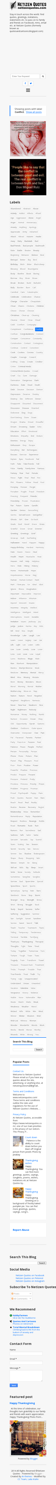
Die (21, 399)
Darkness (15, 385)
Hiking (26, 566)
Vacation (14, 988)
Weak (35, 1002)
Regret (41, 807)
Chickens (30, 306)
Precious (33, 770)
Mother (39, 686)
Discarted (27, 403)
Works (13, 1030)
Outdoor (14, 728)
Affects (30, 213)
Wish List (14, 1020)
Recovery (32, 807)
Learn (13, 640)
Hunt (37, 580)
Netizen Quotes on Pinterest (29, 1278)
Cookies (21, 352)
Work (42, 1025)
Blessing (14, 269)
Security (21, 849)
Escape (32, 445)
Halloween (15, 542)
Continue (14, 348)
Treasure (14, 965)
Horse (27, 575)
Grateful (14, 529)
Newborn (33, 705)
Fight (20, 478)
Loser (40, 649)
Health (13, 556)
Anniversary (32, 222)
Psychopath (23, 793)
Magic (30, 658)
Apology (32, 227)
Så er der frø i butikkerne (24, 1318)
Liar (35, 640)
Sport (25, 886)
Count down (31, 1137)
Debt (13, 389)
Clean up (25, 315)
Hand (24, 542)
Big (29, 260)
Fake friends (29, 464)
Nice (41, 705)
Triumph (21, 969)
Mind (13, 677)
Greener (38, 529)
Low (31, 654)
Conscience (25, 338)
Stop (30, 895)
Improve (37, 594)
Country (39, 352)
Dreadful (39, 422)
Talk (36, 923)
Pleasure (28, 761)
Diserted (35, 408)
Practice (24, 770)
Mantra (14, 668)
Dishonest (15, 412)
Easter (32, 427)
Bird (35, 260)
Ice (28, 584)
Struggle (28, 904)
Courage (23, 357)
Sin (28, 863)
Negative (38, 696)
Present (32, 774)
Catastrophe (32, 292)
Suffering (14, 914)
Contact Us (18, 1071)
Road (13, 825)
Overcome (15, 733)
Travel (41, 960)
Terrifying (34, 937)
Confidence (28, 329)
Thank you (15, 941)
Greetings (24, 533)
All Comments (20, 1298)
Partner (38, 737)
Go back (34, 519)
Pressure (14, 779)
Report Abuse (21, 1230)
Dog (23, 412)
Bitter (29, 264)
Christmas (15, 315)
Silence (13, 863)
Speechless (15, 886)
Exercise (23, 454)
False (13, 468)
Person (14, 751)
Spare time (29, 881)
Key (35, 626)
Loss (12, 654)
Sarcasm (14, 839)
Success (29, 909)
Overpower (27, 733)
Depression (15, 394)
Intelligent (27, 612)
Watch (21, 1002)
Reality (34, 802)
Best (42, 255)
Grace (34, 524)
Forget (32, 487)
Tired (36, 946)
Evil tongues (32, 450)
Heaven (14, 561)
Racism (29, 798)
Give (26, 519)
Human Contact (25, 580)
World (21, 1030)
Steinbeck (15, 895)
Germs (13, 515)
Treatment (39, 965)
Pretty (32, 779)
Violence (34, 992)
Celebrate (15, 297)
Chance (37, 297)
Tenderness (36, 932)
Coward (32, 357)
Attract (21, 236)
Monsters (30, 682)
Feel (27, 473)
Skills (21, 867)
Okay (40, 719)
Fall (37, 464)
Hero (13, 566)
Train (22, 960)
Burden (20, 287)
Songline (36, 877)
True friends (16, 974)
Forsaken (14, 491)
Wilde (28, 1011)
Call (34, 287)
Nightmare (22, 709)
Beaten (28, 250)
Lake (24, 635)
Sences (36, 849)
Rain (36, 798)
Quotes (20, 798)
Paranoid (19, 737)
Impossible (26, 594)
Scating (21, 844)
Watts (28, 1002)
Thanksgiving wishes (31, 1162)
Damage (33, 375)
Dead (30, 385)
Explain (14, 459)
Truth (32, 974)
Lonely (26, 649)
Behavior (25, 255)
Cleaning (35, 315)
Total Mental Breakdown (26, 1327)
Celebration (27, 297)
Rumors (14, 830)
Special (40, 881)
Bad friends (15, 245)
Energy (23, 440)
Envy (24, 445)
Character (24, 301)
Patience (14, 747)
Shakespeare (39, 853)
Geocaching (33, 510)
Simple (22, 863)
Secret (13, 849)
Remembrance (17, 816)
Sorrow (14, 881)
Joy (39, 621)
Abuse (35, 208)
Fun (12, 505)
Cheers (21, 306)
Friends (33, 496)
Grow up (14, 538)
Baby (20, 241)
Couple (14, 357)
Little (38, 645)
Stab (32, 890)
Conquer (14, 338)
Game (26, 505)
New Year (22, 705)
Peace (22, 747)
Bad (36, 241)
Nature (22, 696)
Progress (24, 788)
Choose (30, 311)
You (37, 1034)
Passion (31, 742)
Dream (13, 427)
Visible (13, 997)
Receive (22, 807)
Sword (29, 923)
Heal (35, 552)
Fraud (31, 491)
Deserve (26, 394)
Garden (14, 510)
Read (20, 802)
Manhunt (20, 663)
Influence (23, 598)
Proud (13, 793)
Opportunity (21, 723)
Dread (30, 422)
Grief (33, 533)
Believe (35, 255)
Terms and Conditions (23, 1091)
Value (33, 988)
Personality (24, 751)
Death (37, 385)
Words (34, 1025)
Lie (40, 640)
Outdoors (25, 728)
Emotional (33, 431)
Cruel (13, 375)
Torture (14, 955)
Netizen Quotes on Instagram (30, 1281)
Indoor (13, 598)
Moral (13, 686)
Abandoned (16, 208)
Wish (39, 1016)
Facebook (29, 459)
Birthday (14, 264)
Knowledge (15, 635)
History (35, 566)
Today (13, 951)
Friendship (15, 501)
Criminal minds (24, 366)
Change (14, 301)
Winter (22, 1016)
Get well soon (24, 515)
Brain (27, 278)
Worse (29, 1030)
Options (40, 723)
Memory (24, 672)
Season (35, 844)
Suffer (37, 909)
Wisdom (30, 1016)
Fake (19, 464)
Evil (23, 450)
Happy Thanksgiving (31, 1190)
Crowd (35, 371)
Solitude (36, 872)
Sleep (33, 867)
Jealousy (32, 621)
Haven (20, 552)
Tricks (13, 969)
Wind (41, 1011)
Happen (32, 542)
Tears (41, 928)
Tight (23, 946)
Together (22, 951)
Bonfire (21, 273)
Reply (28, 816)
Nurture (14, 719)
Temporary (23, 932)
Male (37, 658)
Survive (14, 923)
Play (20, 761)
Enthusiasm (15, 445)
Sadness (14, 835)
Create (30, 361)
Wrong (30, 1034)
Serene (13, 853)
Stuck (37, 904)
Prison (41, 784)
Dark (36, 380)
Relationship (16, 812)
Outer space (37, 728)
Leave (20, 640)
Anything (23, 227)
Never (13, 705)
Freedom (40, 491)
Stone (23, 895)
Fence (13, 478)
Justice (20, 626)
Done (26, 417)
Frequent (24, 496)
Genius (22, 510)
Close (30, 320)
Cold (13, 324)
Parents (29, 737)
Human (14, 580)
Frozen (25, 501)
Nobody (32, 709)
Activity (14, 213)
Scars (13, 844)
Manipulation (32, 663)
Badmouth (40, 245)
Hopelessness (17, 575)
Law (38, 635)
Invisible (35, 617)
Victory (25, 992)
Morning (21, 686)
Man (12, 663)
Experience (33, 454)
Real (27, 802)
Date (23, 385)
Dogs (30, 412)
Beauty (36, 250)
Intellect (33, 607)
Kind (17, 631)
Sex (20, 853)
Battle (19, 250)
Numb (41, 714)
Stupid (20, 909)
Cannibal (14, 292)
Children (40, 306)
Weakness (15, 1006)
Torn (42, 951)
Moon (38, 682)
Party (13, 742)
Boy (21, 278)
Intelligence (15, 612)
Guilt (22, 538)
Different (29, 399)
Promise (34, 788)
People (31, 747)
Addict (22, 213)
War (39, 997)
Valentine (24, 988)
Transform (31, 960)
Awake (38, 236)
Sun (12, 918)
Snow (20, 872)
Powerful (14, 770)
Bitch (22, 264)
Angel (38, 218)
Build (29, 283)
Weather (25, 1006)
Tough (22, 955)
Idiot (41, 584)
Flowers (19, 482)
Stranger (14, 900)
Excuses (14, 454)
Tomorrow (33, 951)
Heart (21, 556)
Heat (39, 556)
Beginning (15, 255)
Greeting (14, 533)
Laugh (31, 635)
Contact (27, 343)
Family (20, 468)
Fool (42, 482)
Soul (21, 881)
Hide (19, 566)
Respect (14, 821)
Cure (25, 375)
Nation (13, 696)
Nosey (24, 714)
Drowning (23, 427)
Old (12, 723)
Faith (13, 464)
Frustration (35, 501)
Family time (30, 468)
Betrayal (14, 260)
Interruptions (16, 617)
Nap (35, 691)
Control (24, 348)
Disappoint (15, 403)
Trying (13, 979)
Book (28, 273)
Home (13, 570)
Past (39, 742)
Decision (30, 389)
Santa (36, 835)
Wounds (14, 1034)
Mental (33, 672)
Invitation (14, 621)
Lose (33, 649)
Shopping (30, 858)
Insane (31, 603)
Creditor (39, 361)
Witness (23, 1020)
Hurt (12, 584)
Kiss (23, 631)
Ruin (37, 825)
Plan (36, 756)
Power (35, 765)
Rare (43, 798)
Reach (13, 802)
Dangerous (27, 380)
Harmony (40, 547)
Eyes (21, 459)
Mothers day (16, 691)
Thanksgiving (27, 941)
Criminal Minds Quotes (20, 371)
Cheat (13, 306)
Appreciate (15, 232)
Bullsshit (37, 283)
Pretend (24, 779)
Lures (13, 658)
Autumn (30, 236)
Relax (26, 812)
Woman (33, 1020)
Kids (41, 626)
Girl (20, 519)
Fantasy (14, 473)
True (39, 969)
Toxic (37, 955)
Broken (21, 283)
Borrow (14, 278)
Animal (21, 222)
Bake (13, 250)
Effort (24, 431)
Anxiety (14, 227)
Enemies (14, 440)
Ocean (33, 719)
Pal (12, 737)
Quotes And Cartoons (24, 1321)
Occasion (24, 719)
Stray (22, 900)
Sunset (28, 918)
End (32, 436)
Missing (27, 677)
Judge (13, 626)
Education (15, 431)
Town (29, 955)
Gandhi (35, 505)
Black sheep (39, 264)
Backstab (28, 241)
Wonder (14, 1025)
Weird (33, 1006)
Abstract (26, 208)
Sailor (28, 835)
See (28, 849)
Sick (38, 858)
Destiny (36, 394)
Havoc (27, 552)
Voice (21, 997)
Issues (23, 621)
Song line (26, 877)
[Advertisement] (28, 53)
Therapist (39, 941)
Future (19, 505)
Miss (19, 677)
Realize (14, 807)
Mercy (41, 672)
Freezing (14, 496)
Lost (19, 654)
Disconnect (38, 403)
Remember (35, 812)
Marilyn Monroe (25, 668)
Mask (37, 668)
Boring (36, 273)
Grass (41, 524)
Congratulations (27, 334)
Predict (14, 774)
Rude (30, 825)
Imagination (31, 589)
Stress (39, 900)
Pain (42, 733)
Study (13, 909)
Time (30, 946)
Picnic (21, 756)
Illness (21, 589)
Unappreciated (31, 979)
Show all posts (34, 112)
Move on (27, 691)
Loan (18, 649)
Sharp (20, 858)
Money (20, 682)
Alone (31, 218)
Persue (34, 751)
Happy (41, 542)
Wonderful (24, 1025)
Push (13, 798)
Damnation (15, 380)
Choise (22, 311)
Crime (13, 366)
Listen (30, 645)
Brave (34, 278)
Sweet (21, 923)
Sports (32, 886)
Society (28, 872)
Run (21, 830)
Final (27, 478)
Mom (13, 682)
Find (33, 478)
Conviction (34, 348)
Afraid (38, 213)
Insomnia (14, 607)
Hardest (29, 547)
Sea (27, 844)
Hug (34, 575)
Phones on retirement (23, 1323)
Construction (16, 343)
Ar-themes (27, 1476)
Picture (29, 756)
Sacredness (30, 830)
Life (12, 645)
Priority (33, 784)
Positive (27, 765)
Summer (35, 914)
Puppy (33, 793)
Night (13, 709)
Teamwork (32, 928)
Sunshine (37, 918)
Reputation (37, 816)
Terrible (24, 937)
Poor (13, 765)
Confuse (14, 334)
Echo (39, 427)
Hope (33, 570)
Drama (22, 422)
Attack (13, 236)
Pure (41, 793)
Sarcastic (24, 839)
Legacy (28, 640)
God (20, 524)
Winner (14, 1016)
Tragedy (14, 960)
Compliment (16, 329)
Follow (28, 482)
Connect (39, 334)
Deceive (20, 389)
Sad (39, 830)
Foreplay (14, 487)
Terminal (14, 937)
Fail (37, 459)
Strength (30, 900)
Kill (12, 631)
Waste (13, 1002)
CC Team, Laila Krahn (28, 1479)
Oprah (32, 723)
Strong (20, 904)
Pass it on (21, 742)
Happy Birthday (17, 547)
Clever (22, 320)
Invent (26, 617)
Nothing (33, 714)
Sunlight (19, 918)
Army (25, 232)
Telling (13, 932)
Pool (36, 761)
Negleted (14, 700)
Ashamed (34, 232)
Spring (25, 890)
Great (30, 529)
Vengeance (15, 992)
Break (13, 283)
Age (12, 218)
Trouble (31, 969)
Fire (38, 478)
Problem (14, 788)
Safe (22, 835)
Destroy (14, 399)
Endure (40, 436)
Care (23, 292)
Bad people (28, 245)
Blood (22, 269)
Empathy (24, 436)
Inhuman (32, 598)
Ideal (34, 584)
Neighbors (25, 700)
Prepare (22, 774)
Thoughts (15, 946)
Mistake (35, 677)
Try (38, 974)
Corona (30, 352)
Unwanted (36, 983)
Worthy (37, 1030)
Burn (28, 287)
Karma (28, 626)
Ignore (13, 589)
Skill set (14, 867)
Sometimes (15, 877)
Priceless (14, 784)
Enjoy (30, 440)
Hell (21, 561)
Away (13, 241)
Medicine (14, 672)
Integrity (24, 607)
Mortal (30, 686)
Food (35, 482)
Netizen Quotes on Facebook (30, 1275)
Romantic (22, 825)
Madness (21, 658)
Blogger (34, 1458)
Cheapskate (35, 301)
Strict (13, 904)
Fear (21, 473)
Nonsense (15, 714)
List (24, 645)
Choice (13, 311)
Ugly (20, 979)
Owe (36, 733)
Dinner (38, 399)
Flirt (12, 482)
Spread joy (15, 890)
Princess (24, 784)
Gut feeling (31, 538)
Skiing (34, 863)
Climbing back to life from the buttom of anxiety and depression (26, 1332)
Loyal (38, 654)
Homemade (23, 570)
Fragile (24, 491)
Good (26, 524)
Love (25, 654)
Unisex (26, 983)
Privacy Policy (19, 1114)
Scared (39, 839)
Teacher (21, 928)
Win (34, 1011)
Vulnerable (30, 997)
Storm (37, 895)
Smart (40, 867)
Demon (39, 389)
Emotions (15, 436)
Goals (13, 524)
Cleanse (14, 320)
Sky (27, 867)
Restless (23, 821)
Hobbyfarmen (20, 1315)
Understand (16, 983)
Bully (13, 287)
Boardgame (33, 269)
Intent (35, 612)
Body (13, 273)
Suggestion (25, 914)
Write (22, 1034)
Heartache (30, 556)
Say (31, 839)
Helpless (35, 561)
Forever (24, 487)
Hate (13, 552)
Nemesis (36, 700)
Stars (38, 890)
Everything (15, 450)
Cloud (37, 320)
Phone (13, 756)
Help (27, 561)
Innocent (22, 603)
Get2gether (37, 515)
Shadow (27, 853)
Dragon (14, 422)
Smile (13, 872)
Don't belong (16, 417)
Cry (19, 375)
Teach (13, 928)
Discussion (15, 408)
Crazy (22, 361)
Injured (14, 603)
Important (15, 594)
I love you (21, 584)
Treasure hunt (27, 965)
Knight (30, 631)
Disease (25, 408)
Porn (19, 765)
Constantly (37, 338)
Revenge (32, 821)
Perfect (39, 747)
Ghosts (14, 519)
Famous (40, 468)
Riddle (41, 821)
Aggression (21, 218)
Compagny (31, 324)
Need (29, 696)
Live (12, 649)
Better (22, 260)
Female (35, 473)
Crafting (14, 361)
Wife (21, 1011)
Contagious (38, 343)
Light (18, 645)
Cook (13, 352)
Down (33, 417)
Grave (22, 529)
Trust (25, 974)
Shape (13, 858)
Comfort (20, 324)
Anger (13, 222)
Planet (13, 761)
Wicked (14, 1011)
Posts (16, 1293)
